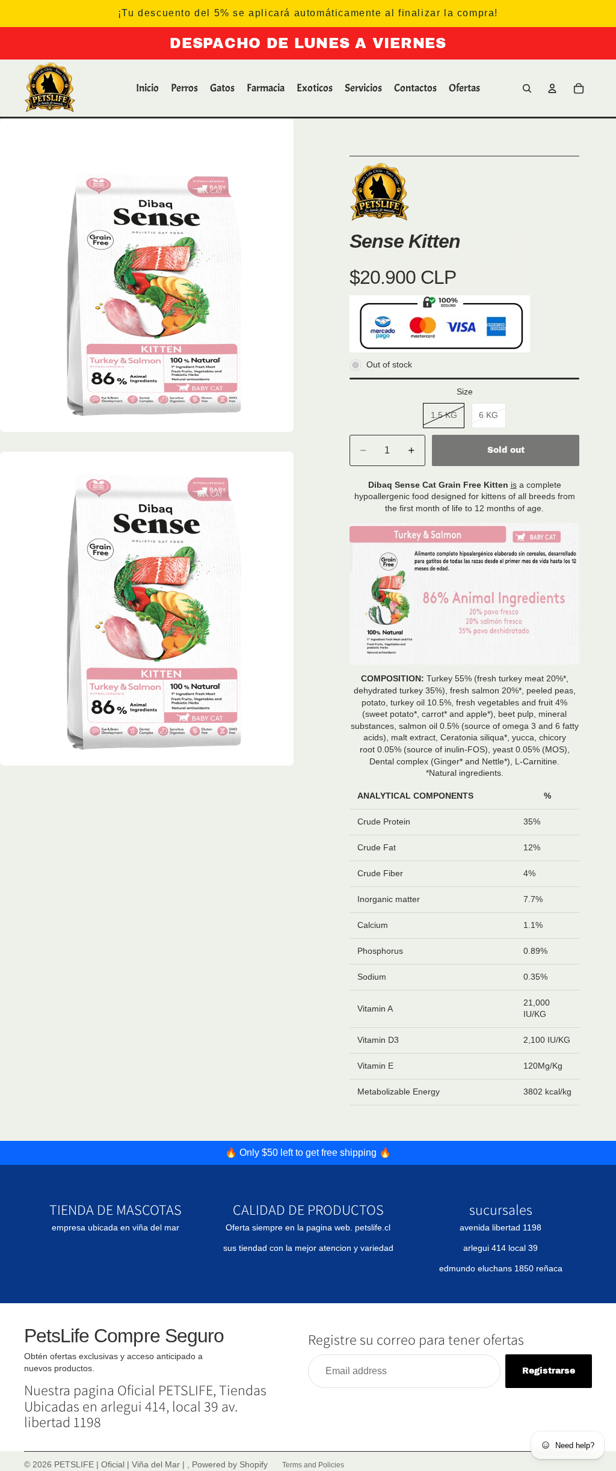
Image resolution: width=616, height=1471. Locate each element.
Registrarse (548, 1370)
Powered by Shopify (230, 1464)
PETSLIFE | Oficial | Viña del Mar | (120, 1464)
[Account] (552, 88)
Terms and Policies (313, 1465)
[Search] (527, 88)
